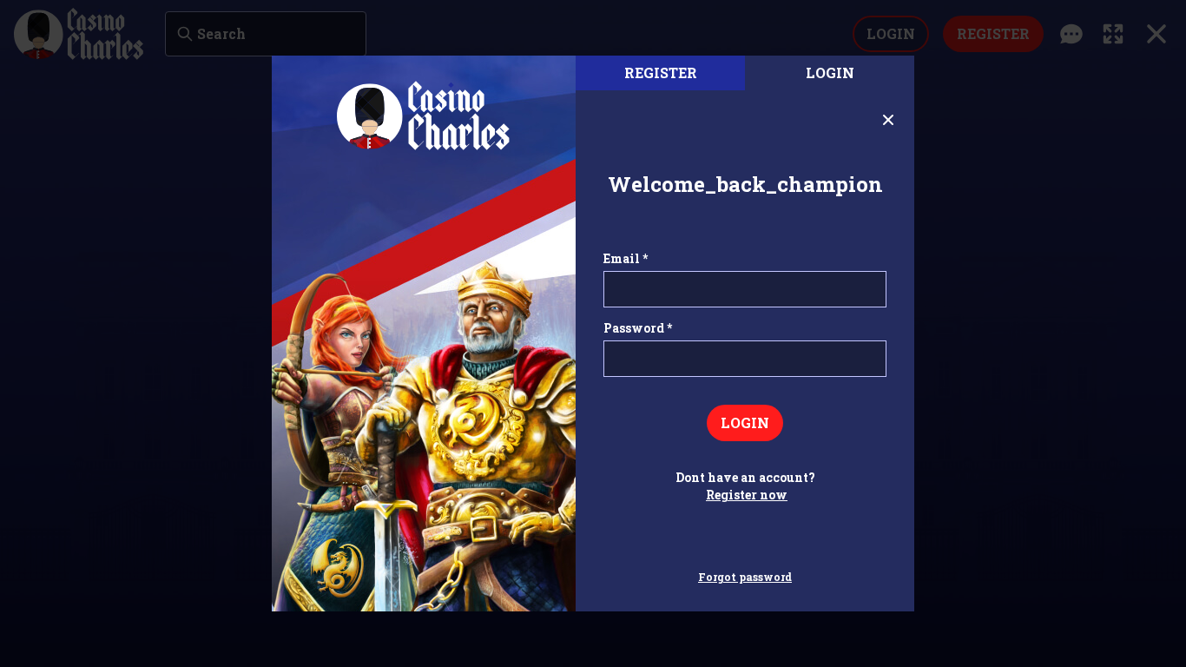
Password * (637, 328)
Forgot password (745, 577)
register (660, 72)
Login (830, 72)
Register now (746, 494)
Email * (625, 258)
